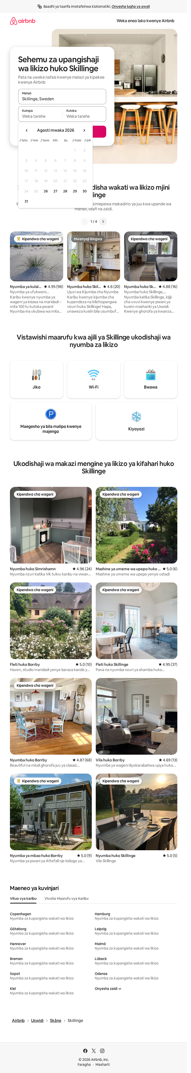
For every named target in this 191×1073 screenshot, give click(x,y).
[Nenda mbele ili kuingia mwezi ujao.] (84, 130)
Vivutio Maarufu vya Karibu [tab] (67, 898)
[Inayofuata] (103, 222)
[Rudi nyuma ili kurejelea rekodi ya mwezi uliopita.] (26, 130)
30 (85, 191)
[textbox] (40, 116)
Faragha (84, 1064)
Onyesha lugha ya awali (131, 6)
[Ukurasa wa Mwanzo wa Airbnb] (22, 21)
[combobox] (62, 99)
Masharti (103, 1064)
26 (46, 191)
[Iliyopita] (85, 222)
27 (55, 191)
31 (26, 201)
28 (65, 191)
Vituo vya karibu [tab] (23, 898)
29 (75, 191)
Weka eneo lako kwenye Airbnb (145, 20)
